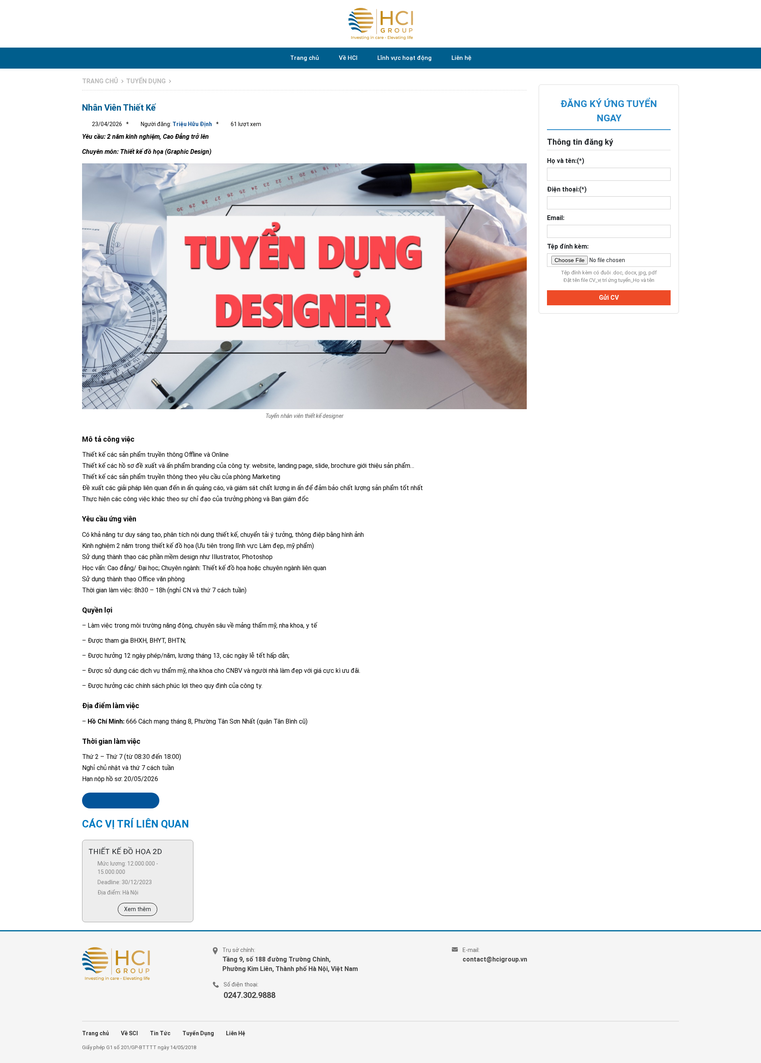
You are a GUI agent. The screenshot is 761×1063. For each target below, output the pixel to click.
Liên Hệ (235, 1033)
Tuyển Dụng (198, 1033)
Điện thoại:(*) (567, 189)
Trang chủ (304, 57)
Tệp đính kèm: (568, 246)
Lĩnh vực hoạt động (404, 57)
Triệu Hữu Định (191, 124)
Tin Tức (160, 1033)
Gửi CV (609, 297)
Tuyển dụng (146, 81)
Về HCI (348, 57)
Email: (555, 218)
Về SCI (129, 1033)
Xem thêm (137, 909)
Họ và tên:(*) (565, 161)
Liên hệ (461, 57)
